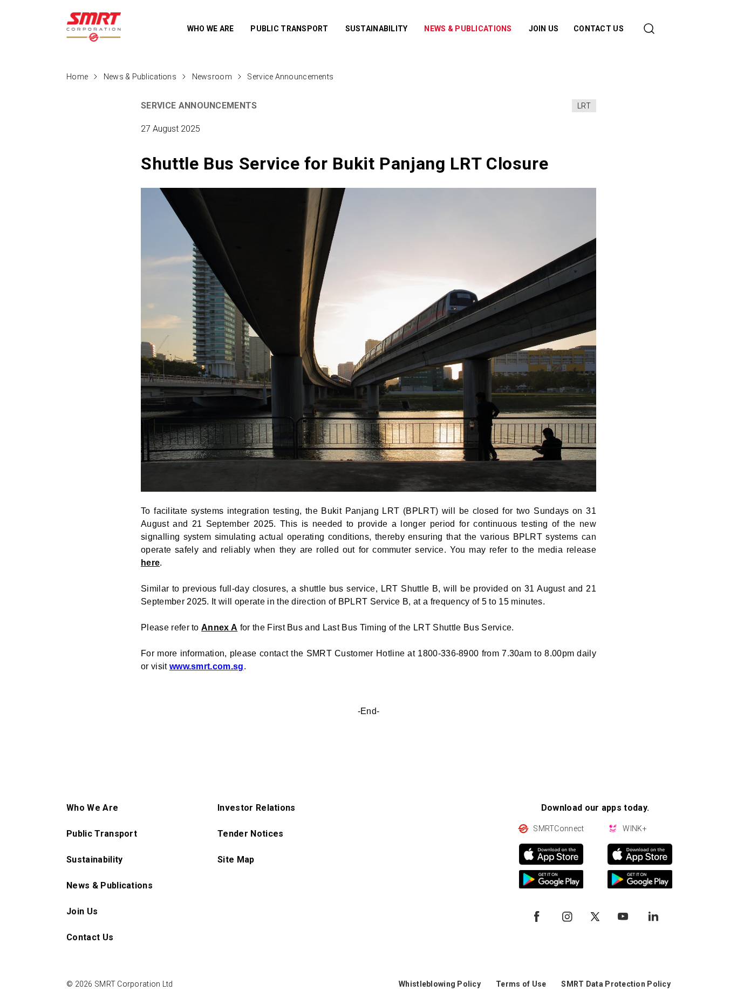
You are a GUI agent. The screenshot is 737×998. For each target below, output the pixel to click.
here (150, 562)
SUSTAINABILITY (377, 28)
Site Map (236, 859)
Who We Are (92, 808)
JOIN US (544, 28)
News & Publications (140, 76)
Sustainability (94, 859)
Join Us (82, 911)
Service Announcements (290, 76)
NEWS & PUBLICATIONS (469, 28)
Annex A (219, 627)
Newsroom (212, 76)
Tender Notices (250, 834)
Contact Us (89, 937)
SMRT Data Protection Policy (616, 984)
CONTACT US (599, 28)
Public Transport (101, 834)
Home (77, 76)
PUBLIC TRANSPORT (290, 28)
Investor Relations (256, 808)
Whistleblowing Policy (440, 984)
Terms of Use (521, 984)
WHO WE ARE (211, 28)
